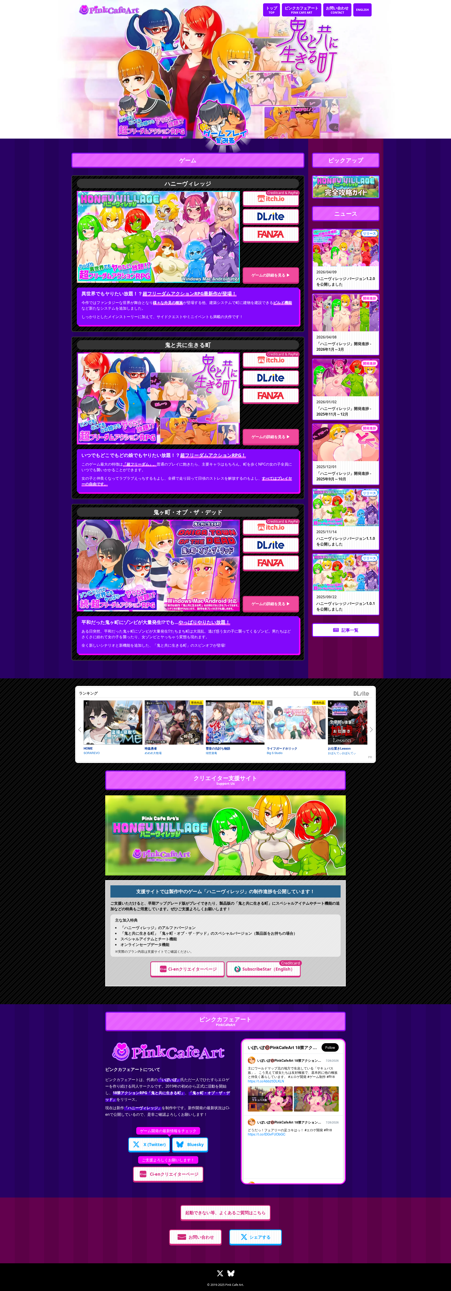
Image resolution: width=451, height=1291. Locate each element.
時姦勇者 (151, 748)
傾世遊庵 (211, 753)
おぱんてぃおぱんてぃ (342, 753)
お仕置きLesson (339, 748)
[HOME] (113, 722)
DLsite (361, 694)
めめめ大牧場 (153, 753)
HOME (88, 748)
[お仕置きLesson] (357, 722)
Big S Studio (275, 753)
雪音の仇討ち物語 (218, 748)
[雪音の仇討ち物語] (235, 722)
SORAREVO (92, 753)
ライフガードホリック (282, 748)
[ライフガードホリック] (296, 722)
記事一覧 (350, 630)
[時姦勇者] (174, 722)
